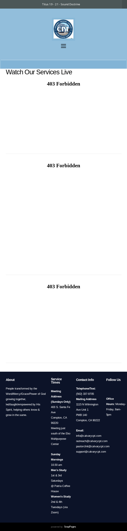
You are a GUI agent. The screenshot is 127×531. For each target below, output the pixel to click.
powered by (63, 526)
